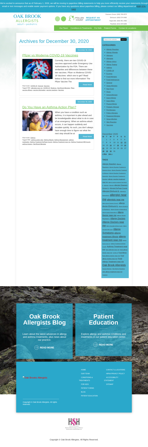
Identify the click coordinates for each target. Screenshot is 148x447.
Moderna (53, 88)
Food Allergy (123, 253)
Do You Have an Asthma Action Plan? (49, 107)
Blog (83, 392)
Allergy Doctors (117, 218)
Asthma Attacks (49, 140)
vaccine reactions (51, 90)
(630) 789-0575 (116, 14)
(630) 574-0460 (118, 17)
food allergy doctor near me (111, 256)
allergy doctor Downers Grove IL (110, 203)
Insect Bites (110, 101)
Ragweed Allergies (113, 116)
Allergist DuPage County (118, 188)
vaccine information (39, 90)
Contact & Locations (127, 28)
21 (103, 148)
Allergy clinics (111, 61)
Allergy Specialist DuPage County (114, 226)
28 (103, 151)
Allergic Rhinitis (112, 52)
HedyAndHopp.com (77, 429)
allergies (106, 185)
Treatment (104, 275)
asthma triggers (27, 144)
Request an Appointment (92, 19)
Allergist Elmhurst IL (111, 191)
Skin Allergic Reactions (118, 269)
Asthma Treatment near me (61, 142)
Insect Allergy (111, 98)
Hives (108, 92)
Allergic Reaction (112, 49)
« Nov (104, 154)
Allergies (109, 55)
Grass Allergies (111, 86)
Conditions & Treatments (81, 28)
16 (111, 145)
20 (125, 145)
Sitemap (109, 384)
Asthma (33, 138)
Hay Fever (110, 89)
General (40, 86)
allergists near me (36, 88)
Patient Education (89, 396)
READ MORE (47, 347)
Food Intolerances (112, 80)
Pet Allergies (110, 110)
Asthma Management (61, 140)
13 (125, 142)
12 (121, 142)
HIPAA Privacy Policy (115, 373)
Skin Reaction (111, 122)
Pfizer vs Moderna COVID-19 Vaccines (50, 55)
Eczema (109, 74)
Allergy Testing (111, 64)
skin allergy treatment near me (112, 272)
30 (111, 151)
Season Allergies (107, 268)
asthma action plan (37, 140)
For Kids (98, 28)
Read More (87, 85)
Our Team (63, 28)
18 (118, 145)
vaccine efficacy (27, 90)
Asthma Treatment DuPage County (41, 142)
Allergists (109, 58)
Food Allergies (111, 77)
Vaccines (47, 86)
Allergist (111, 185)
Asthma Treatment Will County (80, 142)
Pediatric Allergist (112, 107)
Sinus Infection (111, 119)
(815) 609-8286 (118, 24)
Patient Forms (110, 28)
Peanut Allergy (111, 104)
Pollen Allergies (112, 113)
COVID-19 (34, 86)
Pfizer (72, 88)
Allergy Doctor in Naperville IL (119, 209)
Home (83, 370)
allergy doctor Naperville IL (109, 212)
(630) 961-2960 (118, 21)
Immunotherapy (111, 95)
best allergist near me (113, 249)
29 (107, 151)
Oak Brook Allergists (63, 88)
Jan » (110, 154)
